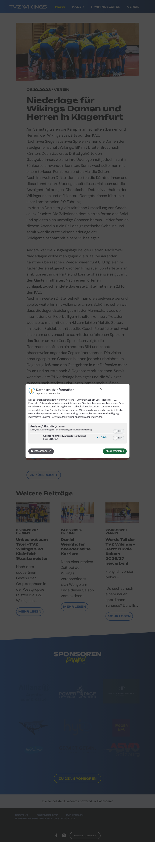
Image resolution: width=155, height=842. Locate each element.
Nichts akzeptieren (41, 451)
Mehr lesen (29, 611)
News (60, 6)
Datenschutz (55, 394)
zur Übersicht (44, 475)
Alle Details (102, 437)
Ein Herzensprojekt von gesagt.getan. (45, 818)
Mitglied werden (85, 835)
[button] (115, 431)
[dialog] (77, 421)
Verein (133, 6)
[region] (77, 434)
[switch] (118, 431)
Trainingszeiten (105, 6)
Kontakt (21, 815)
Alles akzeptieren (115, 451)
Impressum (41, 394)
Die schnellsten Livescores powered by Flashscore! (77, 801)
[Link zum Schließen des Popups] (101, 389)
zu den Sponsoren (78, 778)
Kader (78, 6)
